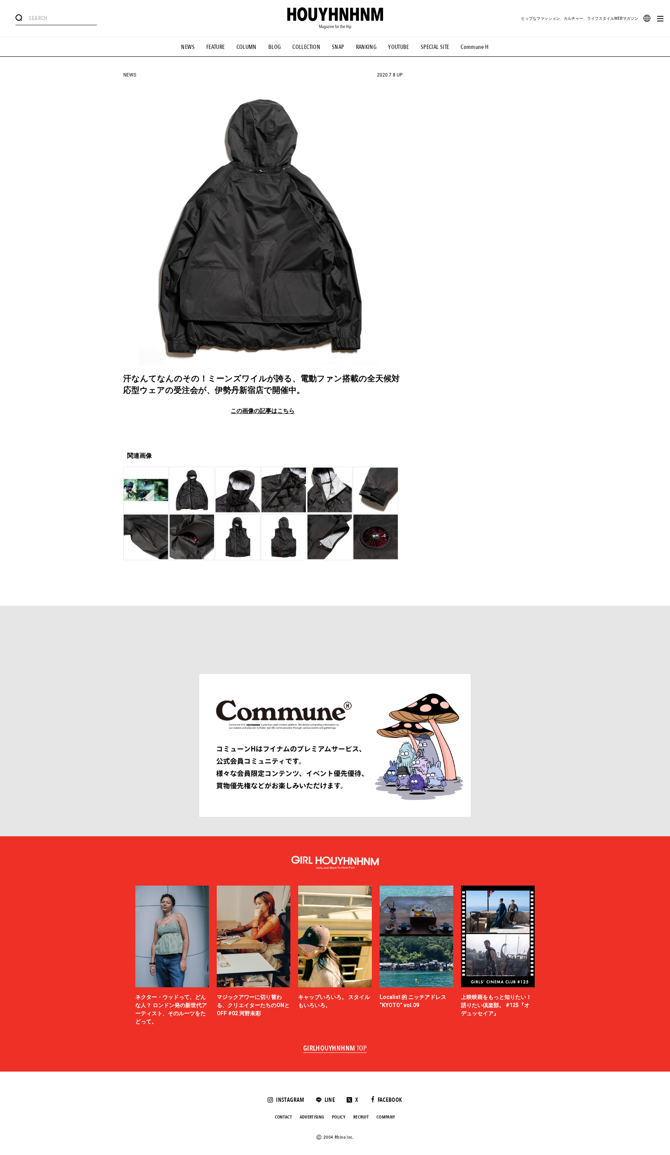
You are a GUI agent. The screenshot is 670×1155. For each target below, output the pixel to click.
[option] (172, 956)
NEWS (188, 47)
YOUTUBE (398, 47)
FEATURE (215, 47)
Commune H (475, 47)
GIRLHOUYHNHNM (335, 1048)
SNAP (338, 47)
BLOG (274, 47)
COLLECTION (306, 47)
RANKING (366, 47)
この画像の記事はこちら (263, 411)
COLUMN (247, 47)
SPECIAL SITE (435, 47)
